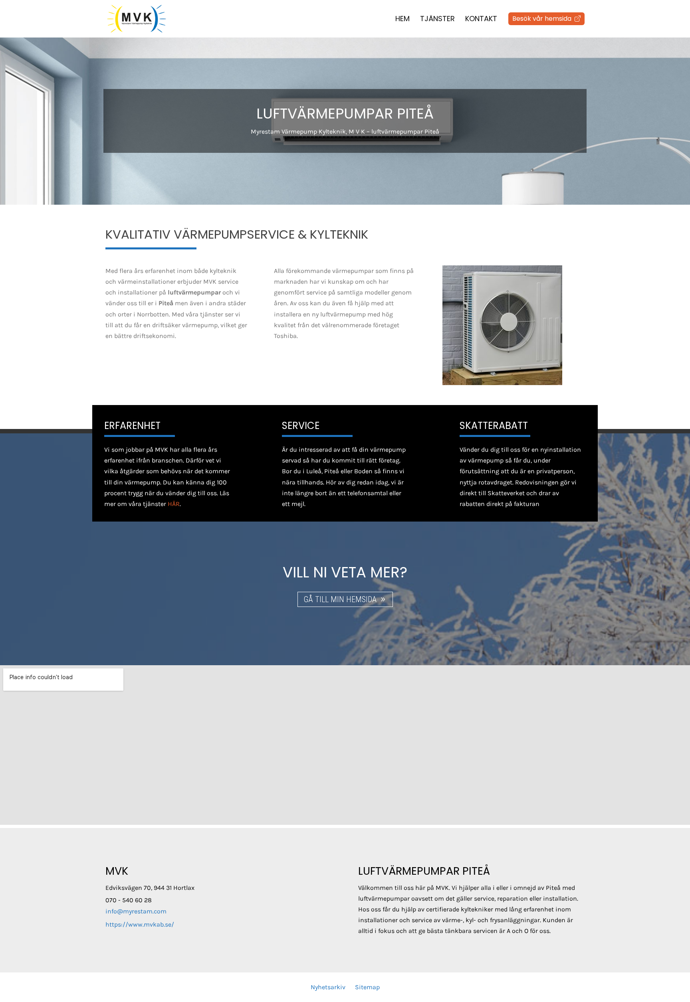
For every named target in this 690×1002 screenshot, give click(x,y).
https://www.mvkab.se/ (139, 924)
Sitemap (367, 987)
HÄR (174, 504)
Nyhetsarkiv (328, 987)
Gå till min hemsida (340, 599)
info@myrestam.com (136, 911)
